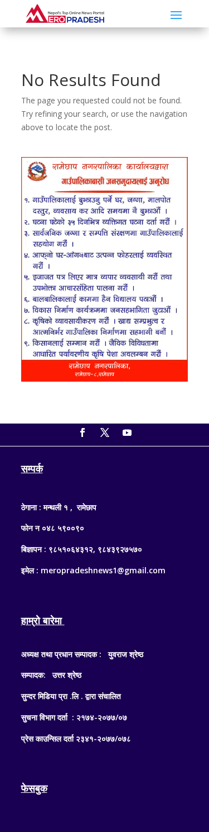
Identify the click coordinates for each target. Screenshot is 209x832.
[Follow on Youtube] (127, 432)
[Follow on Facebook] (82, 432)
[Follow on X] (105, 432)
